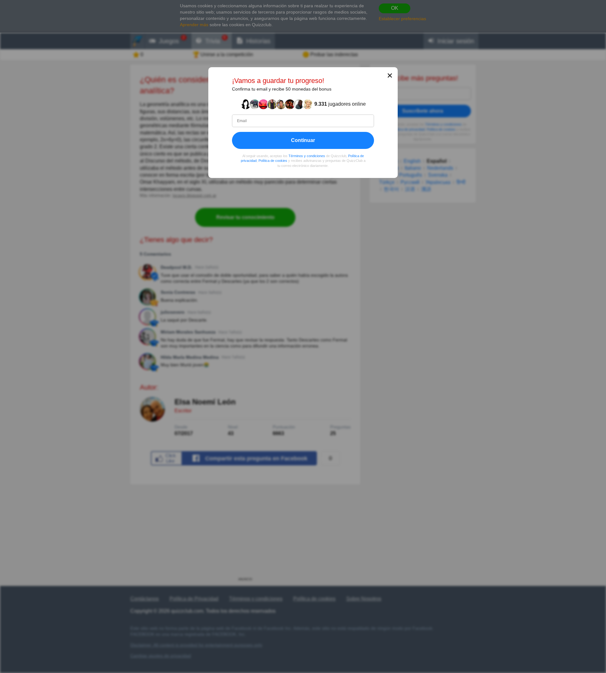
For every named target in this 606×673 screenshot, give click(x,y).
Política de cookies (272, 161)
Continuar (303, 140)
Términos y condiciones (306, 156)
